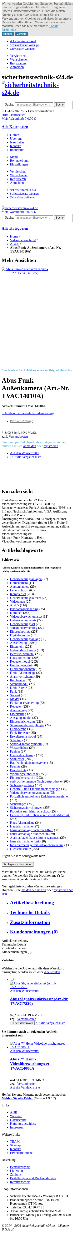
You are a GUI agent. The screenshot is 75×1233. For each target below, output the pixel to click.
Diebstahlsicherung (22, 755)
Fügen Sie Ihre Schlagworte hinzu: (24, 856)
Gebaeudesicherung (23, 650)
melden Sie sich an (33, 890)
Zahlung (15, 1174)
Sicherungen (18, 804)
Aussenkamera (19, 586)
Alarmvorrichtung (22, 676)
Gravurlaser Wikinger (22, 48)
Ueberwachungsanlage (25, 639)
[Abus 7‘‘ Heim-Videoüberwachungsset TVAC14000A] (41, 1047)
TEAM (15, 1141)
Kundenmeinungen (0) (34, 931)
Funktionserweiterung (24, 702)
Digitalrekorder (20, 635)
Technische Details (30, 912)
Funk (13, 691)
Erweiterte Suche (21, 1153)
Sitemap (15, 1145)
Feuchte (15, 766)
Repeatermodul (20, 661)
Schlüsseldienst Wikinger (24, 45)
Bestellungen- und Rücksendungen (33, 1178)
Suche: (9, 104)
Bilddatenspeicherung (24, 609)
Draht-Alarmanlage (22, 672)
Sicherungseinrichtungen (26, 807)
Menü (14, 157)
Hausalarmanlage (21, 826)
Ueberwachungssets (23, 620)
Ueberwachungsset (22, 624)
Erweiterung (18, 714)
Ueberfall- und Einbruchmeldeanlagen (35, 789)
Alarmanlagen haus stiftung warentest (34, 837)
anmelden (29, 446)
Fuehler (15, 751)
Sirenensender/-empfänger (27, 725)
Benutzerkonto (19, 160)
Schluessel (17, 759)
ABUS (14, 244)
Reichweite (17, 680)
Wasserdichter (19, 747)
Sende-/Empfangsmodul (26, 744)
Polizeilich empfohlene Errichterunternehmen (39, 796)
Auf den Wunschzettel (24, 453)
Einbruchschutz (20, 631)
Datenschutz (18, 1120)
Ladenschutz (18, 590)
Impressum (17, 1127)
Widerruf (16, 1116)
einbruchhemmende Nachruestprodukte (36, 781)
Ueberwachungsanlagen (26, 579)
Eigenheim (17, 646)
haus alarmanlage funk (25, 841)
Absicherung (18, 642)
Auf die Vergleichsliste (26, 457)
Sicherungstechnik (22, 785)
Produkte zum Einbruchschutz (30, 811)
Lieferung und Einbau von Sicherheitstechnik (40, 815)
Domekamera (19, 583)
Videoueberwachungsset (26, 616)
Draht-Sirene (18, 687)
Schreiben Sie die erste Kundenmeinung (28, 413)
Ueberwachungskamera (25, 598)
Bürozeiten (18, 115)
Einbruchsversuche (22, 777)
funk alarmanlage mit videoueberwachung (37, 845)
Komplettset (18, 594)
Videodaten (17, 601)
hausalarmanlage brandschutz (29, 834)
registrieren (51, 446)
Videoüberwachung (23, 240)
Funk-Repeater (20, 732)
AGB (13, 1112)
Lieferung (16, 1170)
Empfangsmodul (21, 665)
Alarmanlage (18, 710)
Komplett (16, 613)
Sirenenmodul (19, 684)
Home (14, 236)
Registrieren (18, 63)
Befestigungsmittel (22, 654)
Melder (14, 699)
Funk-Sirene (18, 729)
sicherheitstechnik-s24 (23, 41)
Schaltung (16, 740)
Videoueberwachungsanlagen (29, 792)
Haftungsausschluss (23, 1123)
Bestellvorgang (20, 1167)
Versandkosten (18, 436)
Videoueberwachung (23, 628)
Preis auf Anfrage (21, 421)
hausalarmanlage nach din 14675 (31, 830)
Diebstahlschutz (20, 849)
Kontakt (15, 1149)
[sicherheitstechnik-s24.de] (37, 92)
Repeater (16, 706)
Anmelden (17, 67)
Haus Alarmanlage (22, 822)
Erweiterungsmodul (23, 736)
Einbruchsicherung (22, 721)
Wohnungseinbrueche (24, 774)
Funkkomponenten (22, 669)
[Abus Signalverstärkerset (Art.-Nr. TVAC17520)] (41, 987)
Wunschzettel (19, 59)
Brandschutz (18, 770)
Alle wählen (52, 972)
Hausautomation (20, 657)
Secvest (15, 695)
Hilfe (5, 115)
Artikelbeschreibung (32, 902)
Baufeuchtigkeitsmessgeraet (28, 762)
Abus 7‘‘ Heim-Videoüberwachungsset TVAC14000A (29, 1063)
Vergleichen (18, 55)
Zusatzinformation (30, 922)
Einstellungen (19, 164)
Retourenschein (20, 1182)
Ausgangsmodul (20, 717)
